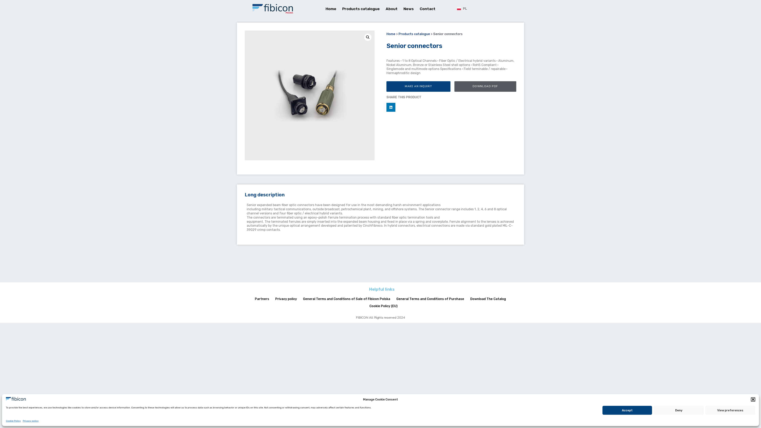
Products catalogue (361, 9)
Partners (262, 299)
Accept (627, 410)
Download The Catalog (488, 299)
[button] (753, 399)
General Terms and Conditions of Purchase (430, 299)
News (408, 9)
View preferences (730, 410)
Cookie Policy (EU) (383, 306)
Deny (679, 410)
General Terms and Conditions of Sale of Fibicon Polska (346, 299)
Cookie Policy (13, 420)
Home (331, 9)
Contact (427, 9)
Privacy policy (31, 420)
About (392, 9)
